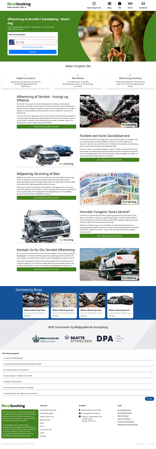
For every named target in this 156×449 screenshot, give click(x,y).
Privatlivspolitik (140, 444)
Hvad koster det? (46, 430)
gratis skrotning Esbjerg (126, 422)
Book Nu (33, 52)
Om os (42, 426)
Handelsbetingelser (47, 413)
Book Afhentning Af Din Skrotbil (46, 126)
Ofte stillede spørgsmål (48, 410)
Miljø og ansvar (45, 420)
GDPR (42, 433)
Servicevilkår (151, 444)
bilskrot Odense (123, 416)
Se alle (149, 399)
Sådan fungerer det (47, 417)
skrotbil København (124, 410)
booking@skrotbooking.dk (91, 413)
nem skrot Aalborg (124, 419)
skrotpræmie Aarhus (125, 413)
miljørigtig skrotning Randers (128, 425)
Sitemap (43, 436)
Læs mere (27, 316)
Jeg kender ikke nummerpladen (32, 47)
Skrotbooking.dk (11, 444)
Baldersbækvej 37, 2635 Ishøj (91, 410)
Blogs (42, 423)
